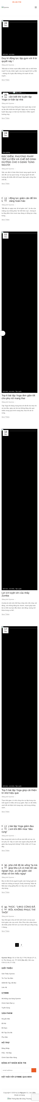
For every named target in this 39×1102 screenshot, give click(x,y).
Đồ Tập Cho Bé (7, 1032)
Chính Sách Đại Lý (8, 1003)
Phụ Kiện (5, 1037)
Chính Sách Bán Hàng (9, 1057)
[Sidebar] (2, 333)
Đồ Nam (4, 1028)
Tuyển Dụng (6, 1008)
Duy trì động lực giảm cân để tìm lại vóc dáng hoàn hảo (19, 199)
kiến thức (5, 54)
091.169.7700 (16, 2)
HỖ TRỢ (25, 2)
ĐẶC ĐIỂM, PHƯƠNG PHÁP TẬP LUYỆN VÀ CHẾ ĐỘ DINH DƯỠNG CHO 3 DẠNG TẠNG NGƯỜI (19, 160)
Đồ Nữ (4, 1023)
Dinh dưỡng (6, 152)
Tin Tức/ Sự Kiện (7, 978)
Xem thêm (5, 80)
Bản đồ (24, 960)
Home (11, 13)
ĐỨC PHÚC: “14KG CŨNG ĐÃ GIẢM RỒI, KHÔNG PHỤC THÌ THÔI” (18, 909)
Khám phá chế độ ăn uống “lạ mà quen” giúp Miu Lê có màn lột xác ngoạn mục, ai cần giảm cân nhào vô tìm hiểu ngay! (19, 869)
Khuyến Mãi (6, 1019)
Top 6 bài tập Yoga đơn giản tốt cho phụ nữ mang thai (18, 397)
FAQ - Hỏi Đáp (7, 1053)
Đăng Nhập (5, 1048)
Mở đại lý (32, 2)
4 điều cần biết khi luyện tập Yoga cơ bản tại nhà (17, 98)
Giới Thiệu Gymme (8, 974)
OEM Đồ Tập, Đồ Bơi (9, 983)
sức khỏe (11, 54)
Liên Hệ (4, 987)
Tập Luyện (18, 92)
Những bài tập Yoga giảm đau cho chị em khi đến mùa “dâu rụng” (18, 829)
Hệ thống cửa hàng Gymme (11, 998)
